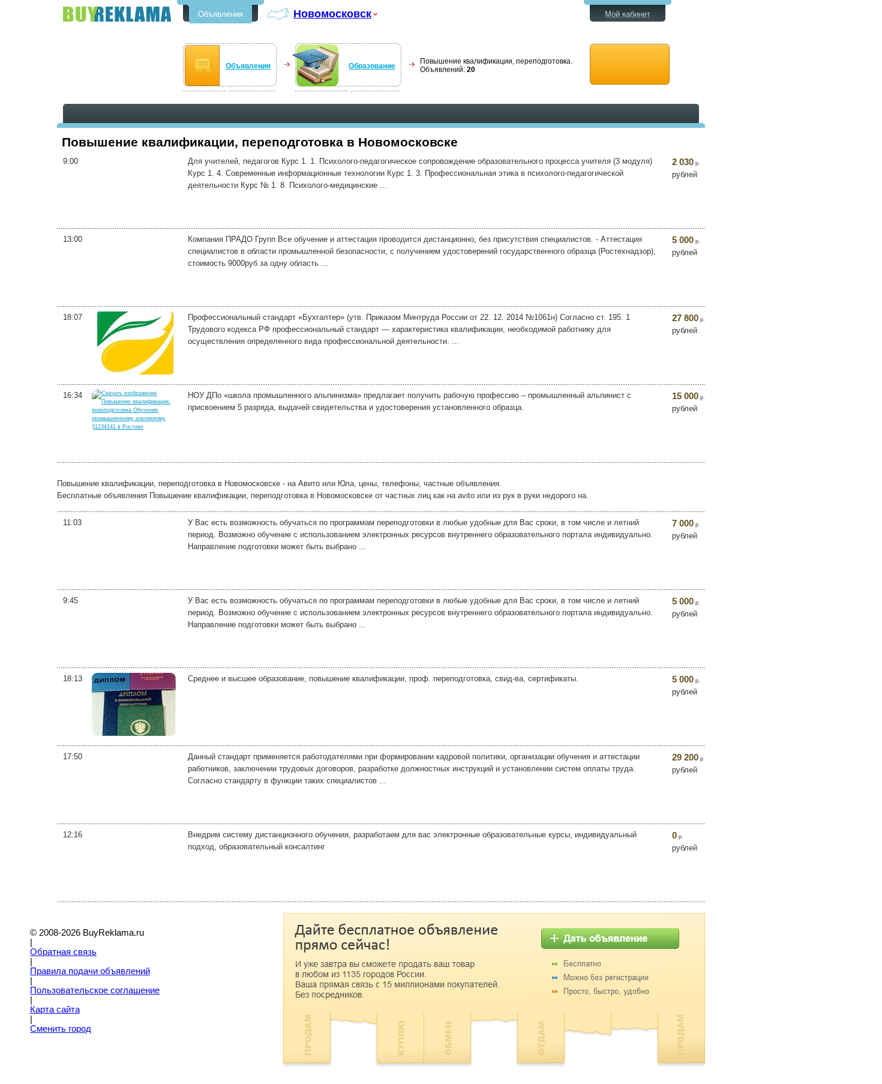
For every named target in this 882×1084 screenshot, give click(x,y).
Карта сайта (55, 1009)
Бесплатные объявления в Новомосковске (117, 14)
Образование (372, 66)
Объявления (220, 14)
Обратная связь (63, 952)
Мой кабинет (627, 14)
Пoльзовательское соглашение (95, 990)
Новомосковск (332, 13)
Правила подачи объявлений (90, 971)
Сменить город (60, 1029)
